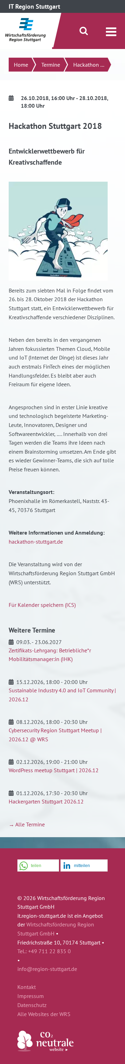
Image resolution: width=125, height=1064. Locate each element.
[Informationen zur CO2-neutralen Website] (45, 1049)
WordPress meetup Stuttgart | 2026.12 (54, 770)
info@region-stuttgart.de (47, 968)
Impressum (30, 996)
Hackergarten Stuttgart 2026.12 (46, 801)
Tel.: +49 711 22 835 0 (44, 951)
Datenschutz (32, 1005)
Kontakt (26, 987)
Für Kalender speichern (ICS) (42, 604)
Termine (50, 64)
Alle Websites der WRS (43, 1014)
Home (21, 64)
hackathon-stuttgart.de (36, 541)
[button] (38, 866)
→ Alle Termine (27, 824)
